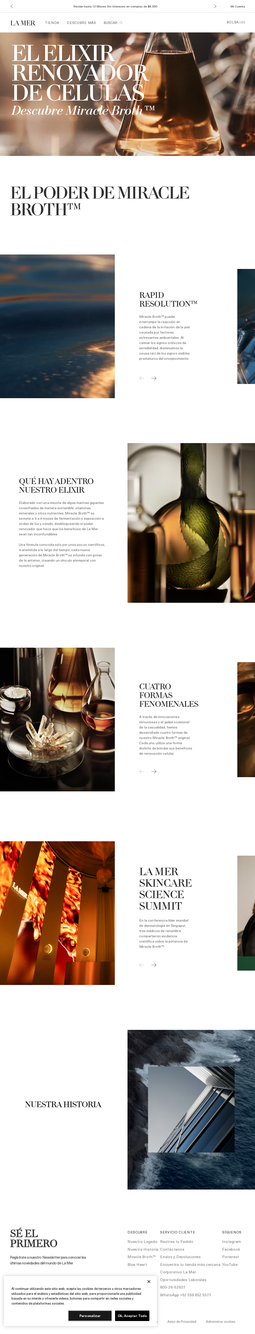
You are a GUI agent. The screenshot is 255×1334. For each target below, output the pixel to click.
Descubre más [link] (81, 22)
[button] (11, 6)
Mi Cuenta (238, 6)
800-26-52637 (172, 1287)
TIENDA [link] (52, 22)
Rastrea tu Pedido (176, 1241)
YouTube (230, 1264)
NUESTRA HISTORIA (63, 1105)
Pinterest (230, 1256)
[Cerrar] (148, 1281)
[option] (115, 326)
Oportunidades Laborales (183, 1279)
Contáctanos (172, 1249)
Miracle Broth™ (142, 1256)
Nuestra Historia (143, 1249)
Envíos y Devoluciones (180, 1256)
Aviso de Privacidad (181, 1321)
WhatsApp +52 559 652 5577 (185, 1295)
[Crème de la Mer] (25, 22)
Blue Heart (137, 1264)
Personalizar (90, 1315)
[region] (80, 1301)
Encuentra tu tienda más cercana (190, 1264)
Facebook (231, 1249)
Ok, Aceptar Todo (132, 1315)
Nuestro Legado (143, 1241)
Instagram (231, 1241)
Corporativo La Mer (178, 1272)
